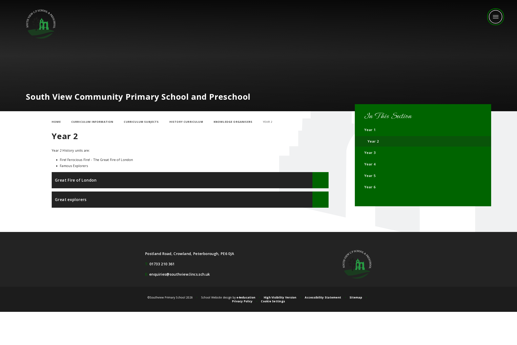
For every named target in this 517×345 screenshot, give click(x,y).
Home (56, 122)
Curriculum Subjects (141, 122)
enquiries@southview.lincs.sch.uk (177, 274)
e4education (245, 297)
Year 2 (267, 122)
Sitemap (356, 297)
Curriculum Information (92, 122)
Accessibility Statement (323, 297)
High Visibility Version (280, 297)
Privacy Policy (242, 301)
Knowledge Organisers (233, 122)
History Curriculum (186, 122)
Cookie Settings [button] (273, 301)
